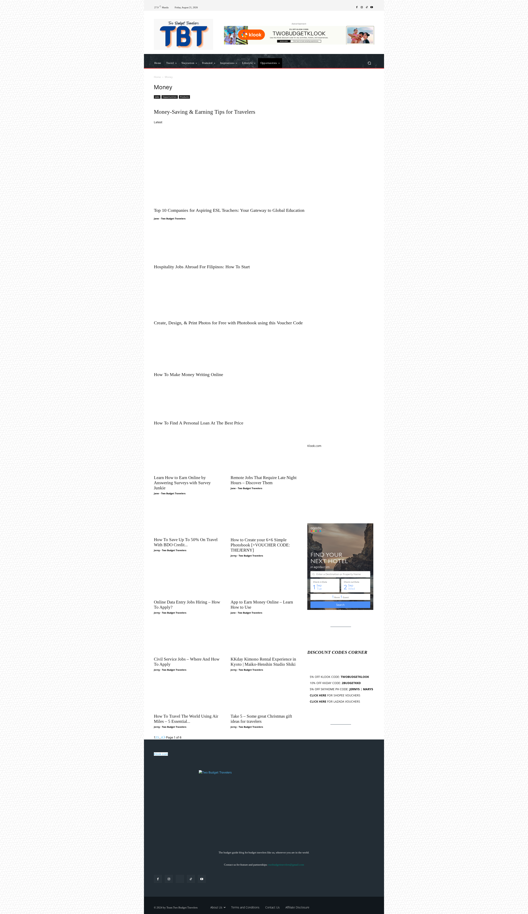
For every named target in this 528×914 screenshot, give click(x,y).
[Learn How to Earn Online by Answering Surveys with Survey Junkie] (187, 455)
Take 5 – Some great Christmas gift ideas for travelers (261, 719)
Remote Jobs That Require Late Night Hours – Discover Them (264, 480)
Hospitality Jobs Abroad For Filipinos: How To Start (202, 266)
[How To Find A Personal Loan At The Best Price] (264, 397)
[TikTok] (366, 7)
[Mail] (180, 879)
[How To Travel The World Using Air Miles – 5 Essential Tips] (187, 694)
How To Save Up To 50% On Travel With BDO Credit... (186, 542)
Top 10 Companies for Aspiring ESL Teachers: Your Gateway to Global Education (229, 210)
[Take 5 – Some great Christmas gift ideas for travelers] (264, 694)
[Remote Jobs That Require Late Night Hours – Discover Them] (264, 455)
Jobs (157, 96)
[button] (369, 63)
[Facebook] (356, 7)
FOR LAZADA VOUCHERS (335, 701)
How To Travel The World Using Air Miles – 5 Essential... (186, 719)
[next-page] (164, 737)
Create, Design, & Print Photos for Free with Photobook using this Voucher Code (228, 322)
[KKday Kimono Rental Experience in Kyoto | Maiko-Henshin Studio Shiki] (264, 637)
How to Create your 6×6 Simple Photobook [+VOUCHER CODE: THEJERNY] (260, 545)
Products (184, 96)
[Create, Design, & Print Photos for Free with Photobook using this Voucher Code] (264, 293)
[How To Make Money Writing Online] (264, 347)
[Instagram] (361, 7)
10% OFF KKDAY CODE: (335, 683)
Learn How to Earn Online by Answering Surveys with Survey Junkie (182, 482)
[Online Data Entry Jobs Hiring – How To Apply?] (187, 580)
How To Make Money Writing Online (188, 374)
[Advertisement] (340, 485)
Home (157, 77)
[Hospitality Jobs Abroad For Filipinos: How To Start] (264, 240)
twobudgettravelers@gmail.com (286, 864)
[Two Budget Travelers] (183, 34)
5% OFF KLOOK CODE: (339, 677)
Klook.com (314, 446)
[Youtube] (371, 7)
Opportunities (170, 96)
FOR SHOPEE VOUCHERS (335, 695)
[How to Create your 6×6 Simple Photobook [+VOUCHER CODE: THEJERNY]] (264, 518)
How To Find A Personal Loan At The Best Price (198, 422)
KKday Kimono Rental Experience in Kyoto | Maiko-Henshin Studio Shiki (263, 662)
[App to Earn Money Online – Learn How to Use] (264, 580)
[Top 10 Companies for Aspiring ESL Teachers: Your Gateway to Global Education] (264, 165)
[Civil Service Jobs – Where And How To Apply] (187, 637)
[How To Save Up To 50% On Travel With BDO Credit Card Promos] (187, 518)
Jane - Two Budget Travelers (169, 218)
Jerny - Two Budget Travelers (170, 550)
